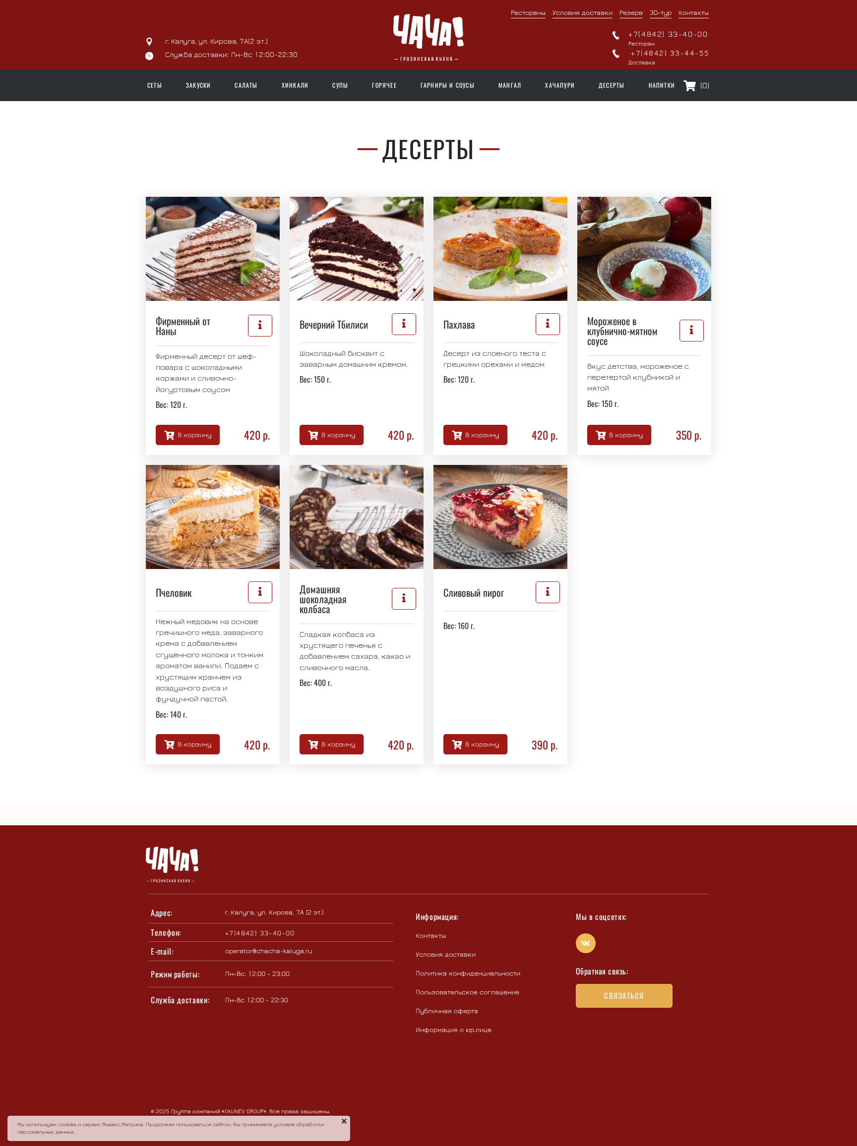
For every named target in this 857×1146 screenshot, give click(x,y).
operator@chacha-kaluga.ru (268, 951)
